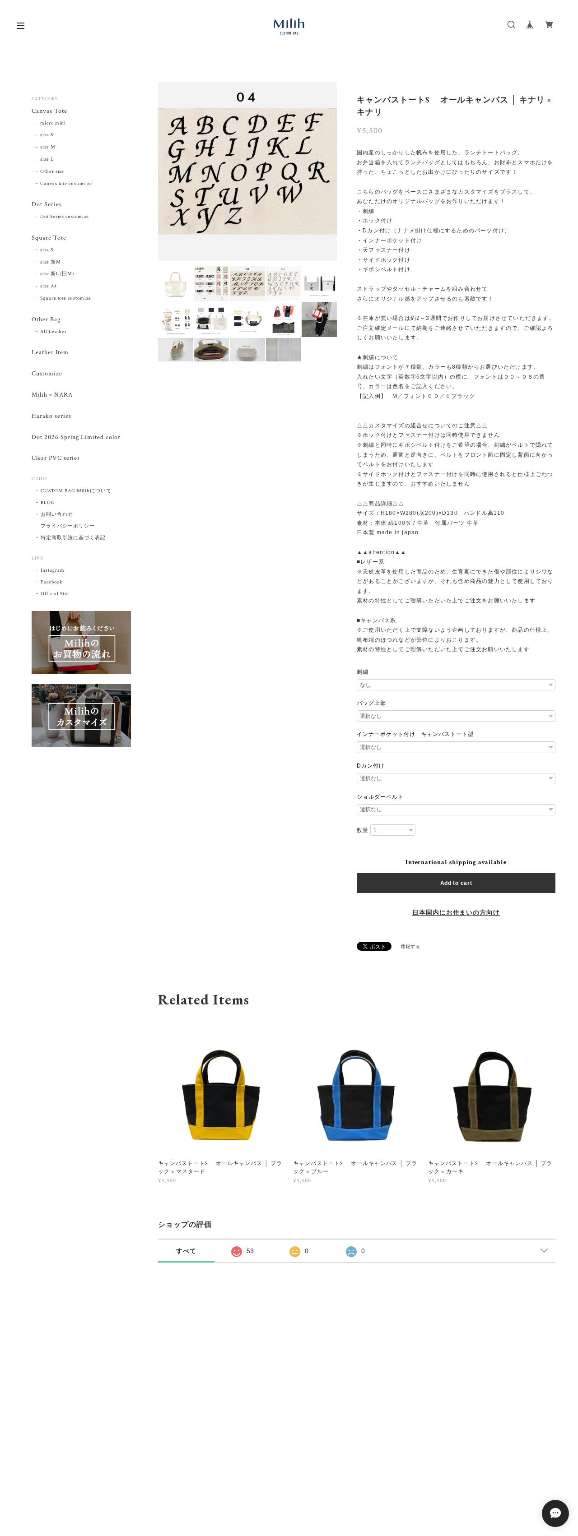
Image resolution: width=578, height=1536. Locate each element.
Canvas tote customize (66, 183)
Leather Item (50, 352)
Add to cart (456, 883)
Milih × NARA (52, 395)
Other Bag (46, 320)
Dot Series (47, 204)
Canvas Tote (49, 111)
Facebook (51, 582)
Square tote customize (65, 298)
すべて (186, 1250)
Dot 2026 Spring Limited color (76, 437)
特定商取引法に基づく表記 (73, 538)
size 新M (50, 262)
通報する (410, 947)
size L (47, 159)
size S (46, 135)
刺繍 (362, 672)
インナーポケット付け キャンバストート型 (415, 734)
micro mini (53, 123)
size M (48, 147)
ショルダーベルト (380, 797)
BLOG (48, 503)
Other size (52, 171)
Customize (47, 374)
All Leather (53, 331)
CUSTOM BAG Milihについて (76, 491)
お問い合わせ (57, 514)
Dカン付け (371, 766)
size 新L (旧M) (57, 274)
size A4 (48, 286)
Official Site (55, 594)
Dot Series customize (64, 216)
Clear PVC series (56, 458)
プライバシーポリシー (68, 526)
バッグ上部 (371, 703)
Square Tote (49, 238)
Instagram (53, 570)
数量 (362, 830)
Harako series (51, 416)
